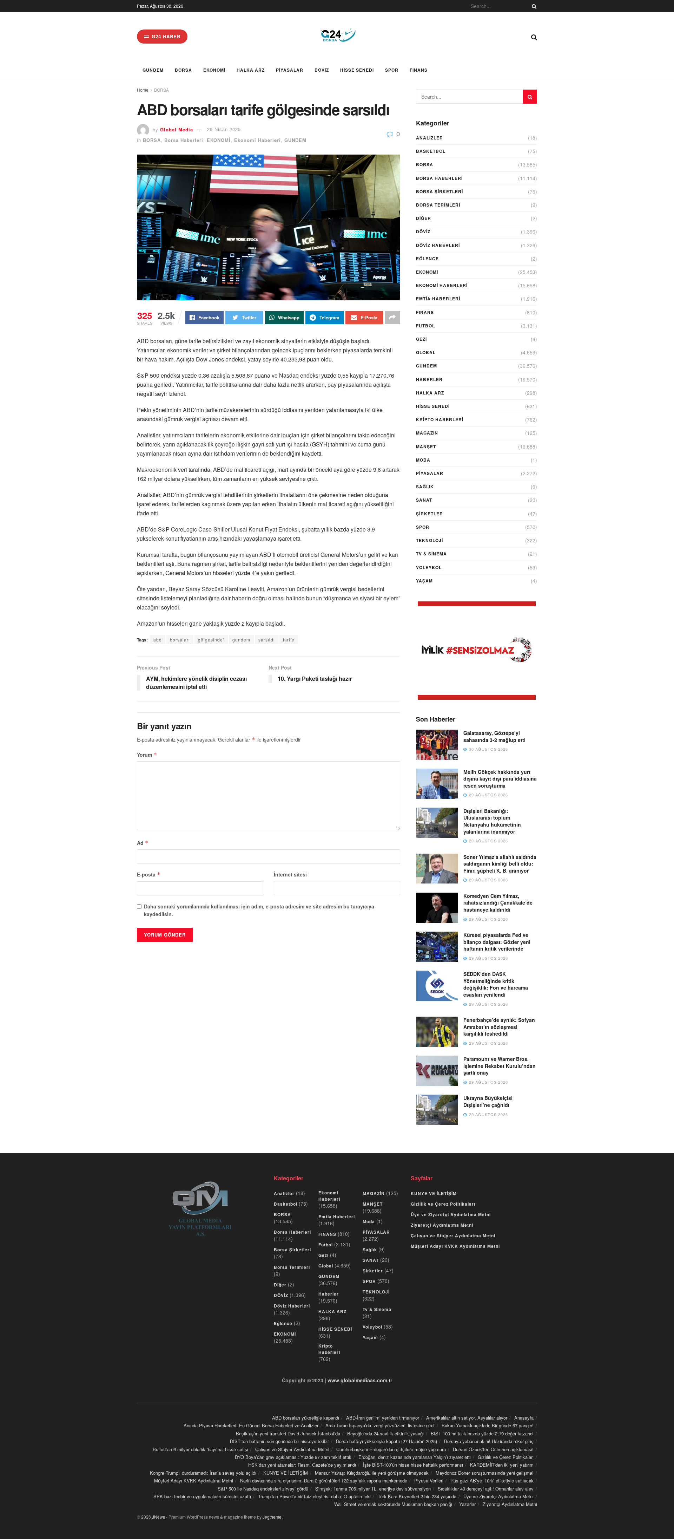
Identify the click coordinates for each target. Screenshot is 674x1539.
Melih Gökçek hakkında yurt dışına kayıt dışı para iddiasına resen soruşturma (500, 778)
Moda (423, 460)
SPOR (391, 70)
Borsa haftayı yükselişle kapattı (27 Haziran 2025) (386, 1441)
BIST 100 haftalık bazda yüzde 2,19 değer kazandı (482, 1433)
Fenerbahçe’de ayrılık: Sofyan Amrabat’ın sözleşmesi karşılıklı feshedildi (499, 1026)
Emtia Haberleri (438, 298)
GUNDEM (153, 70)
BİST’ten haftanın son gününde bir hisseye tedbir (279, 1441)
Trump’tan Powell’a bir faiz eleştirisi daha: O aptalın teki (314, 1496)
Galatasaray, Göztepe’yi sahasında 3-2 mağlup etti (494, 736)
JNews (158, 1517)
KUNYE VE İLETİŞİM (434, 1193)
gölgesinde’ (211, 640)
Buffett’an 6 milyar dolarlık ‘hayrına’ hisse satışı (200, 1449)
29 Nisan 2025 (224, 129)
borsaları (180, 640)
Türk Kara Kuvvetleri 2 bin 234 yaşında (417, 1496)
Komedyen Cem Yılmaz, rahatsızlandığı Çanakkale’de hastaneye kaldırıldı (498, 902)
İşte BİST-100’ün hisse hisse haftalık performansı (413, 1464)
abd (157, 640)
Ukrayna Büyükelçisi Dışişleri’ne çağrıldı (488, 1101)
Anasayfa (524, 1417)
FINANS (419, 70)
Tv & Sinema (431, 553)
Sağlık (425, 486)
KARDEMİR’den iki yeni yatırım (502, 1464)
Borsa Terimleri (438, 205)
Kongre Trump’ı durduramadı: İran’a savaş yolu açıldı (203, 1472)
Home (142, 90)
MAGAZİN (427, 433)
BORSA (183, 70)
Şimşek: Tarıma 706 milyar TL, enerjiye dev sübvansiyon (373, 1488)
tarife (289, 640)
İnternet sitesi (290, 874)
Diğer (423, 218)
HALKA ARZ (251, 70)
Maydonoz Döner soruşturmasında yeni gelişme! (485, 1472)
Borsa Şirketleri (439, 191)
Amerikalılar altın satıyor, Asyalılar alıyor (466, 1417)
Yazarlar (467, 1504)
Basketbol (430, 151)
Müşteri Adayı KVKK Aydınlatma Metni (455, 1246)
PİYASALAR (289, 70)
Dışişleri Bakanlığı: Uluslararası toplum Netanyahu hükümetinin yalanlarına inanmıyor (492, 821)
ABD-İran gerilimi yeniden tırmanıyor (382, 1417)
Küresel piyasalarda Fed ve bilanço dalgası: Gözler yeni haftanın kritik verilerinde (496, 941)
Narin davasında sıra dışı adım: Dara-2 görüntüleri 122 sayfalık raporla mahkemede (323, 1480)
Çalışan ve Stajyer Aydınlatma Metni (453, 1235)
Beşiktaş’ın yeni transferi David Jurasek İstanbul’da (288, 1433)
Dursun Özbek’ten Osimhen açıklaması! (493, 1449)
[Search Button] (532, 6)
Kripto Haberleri (439, 419)
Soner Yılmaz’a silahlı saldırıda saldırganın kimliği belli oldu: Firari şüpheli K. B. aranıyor (499, 863)
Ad (142, 842)
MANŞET (426, 446)
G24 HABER (165, 36)
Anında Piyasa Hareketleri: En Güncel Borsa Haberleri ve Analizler (251, 1425)
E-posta (148, 874)
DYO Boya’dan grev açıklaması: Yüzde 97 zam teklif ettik (293, 1457)
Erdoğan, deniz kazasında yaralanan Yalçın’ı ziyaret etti (414, 1457)
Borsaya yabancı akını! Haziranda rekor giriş (489, 1441)
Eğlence (427, 258)
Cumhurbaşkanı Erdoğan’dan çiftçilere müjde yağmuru (391, 1449)
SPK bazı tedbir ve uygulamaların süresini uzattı (202, 1496)
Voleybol (429, 567)
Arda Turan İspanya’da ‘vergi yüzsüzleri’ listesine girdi (380, 1425)
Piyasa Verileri (428, 1480)
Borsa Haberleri (183, 140)
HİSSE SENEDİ (357, 70)
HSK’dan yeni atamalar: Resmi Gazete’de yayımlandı (302, 1464)
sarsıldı (266, 640)
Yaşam (424, 581)
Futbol (425, 325)
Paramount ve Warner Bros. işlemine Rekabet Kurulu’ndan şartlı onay (499, 1065)
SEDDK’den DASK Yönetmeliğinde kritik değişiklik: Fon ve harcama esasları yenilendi (495, 984)
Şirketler (429, 513)
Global (426, 352)
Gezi (421, 339)
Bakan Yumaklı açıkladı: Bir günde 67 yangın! (488, 1425)
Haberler (429, 379)
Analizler (429, 138)
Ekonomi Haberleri (257, 140)
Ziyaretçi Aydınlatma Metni (442, 1225)
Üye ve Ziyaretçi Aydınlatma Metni (451, 1214)
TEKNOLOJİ (429, 540)
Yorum (147, 754)
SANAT (424, 500)
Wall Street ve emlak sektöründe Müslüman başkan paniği (393, 1504)
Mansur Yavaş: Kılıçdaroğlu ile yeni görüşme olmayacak (372, 1472)
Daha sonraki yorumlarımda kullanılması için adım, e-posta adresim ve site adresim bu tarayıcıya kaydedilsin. (259, 910)
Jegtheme (272, 1517)
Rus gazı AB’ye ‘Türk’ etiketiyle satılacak (492, 1480)
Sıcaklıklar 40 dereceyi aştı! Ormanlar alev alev (486, 1488)
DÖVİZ (322, 70)
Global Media (176, 129)
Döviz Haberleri (438, 245)
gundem (241, 640)
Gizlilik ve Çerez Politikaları (443, 1204)
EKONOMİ (214, 70)
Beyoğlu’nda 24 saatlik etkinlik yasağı (385, 1433)
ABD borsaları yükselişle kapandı (305, 1417)
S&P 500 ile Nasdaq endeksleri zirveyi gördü (263, 1488)
